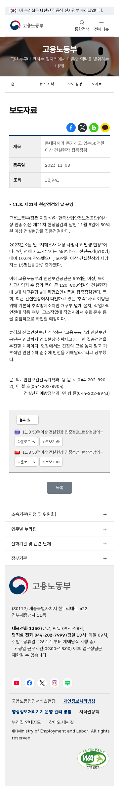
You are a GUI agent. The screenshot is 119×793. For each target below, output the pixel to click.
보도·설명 (75, 84)
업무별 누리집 (23, 529)
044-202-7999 (49, 635)
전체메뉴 (101, 25)
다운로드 (24, 441)
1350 (34, 628)
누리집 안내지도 (26, 722)
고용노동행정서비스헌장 (34, 701)
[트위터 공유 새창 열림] (82, 127)
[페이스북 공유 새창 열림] (71, 127)
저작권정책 (89, 711)
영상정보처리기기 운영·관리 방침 (41, 711)
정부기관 (19, 558)
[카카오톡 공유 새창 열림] (105, 127)
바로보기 (49, 441)
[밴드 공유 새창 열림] (94, 127)
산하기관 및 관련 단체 (31, 543)
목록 (59, 487)
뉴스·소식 (47, 84)
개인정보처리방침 (79, 701)
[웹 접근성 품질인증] (93, 758)
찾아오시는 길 (61, 722)
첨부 (22, 420)
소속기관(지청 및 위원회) (33, 514)
